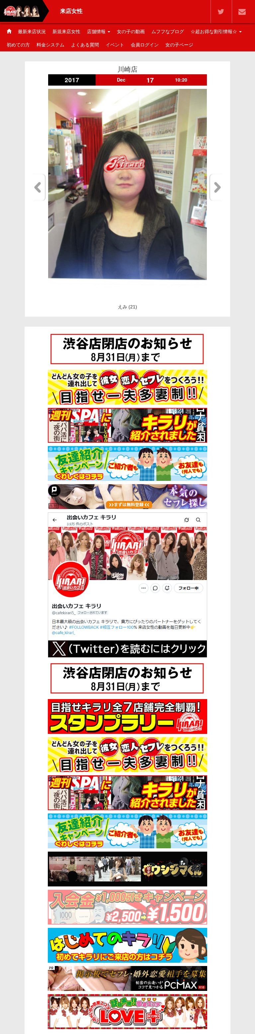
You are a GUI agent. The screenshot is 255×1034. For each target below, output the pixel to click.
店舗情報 (97, 31)
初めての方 (18, 44)
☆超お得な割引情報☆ (214, 31)
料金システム (50, 44)
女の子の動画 (131, 31)
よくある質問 (85, 44)
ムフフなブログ (167, 31)
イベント (115, 44)
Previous (39, 187)
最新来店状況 (32, 31)
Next (216, 187)
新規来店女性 (66, 31)
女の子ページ (179, 44)
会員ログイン (145, 44)
